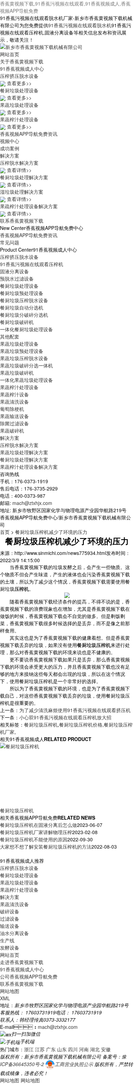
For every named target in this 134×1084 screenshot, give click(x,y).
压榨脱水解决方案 (19, 445)
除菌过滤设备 (14, 423)
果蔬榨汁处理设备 (19, 387)
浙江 (29, 1049)
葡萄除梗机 (12, 408)
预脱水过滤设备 (17, 278)
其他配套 (9, 336)
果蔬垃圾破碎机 (17, 372)
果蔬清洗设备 (14, 401)
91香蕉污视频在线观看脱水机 (79, 25)
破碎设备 (9, 911)
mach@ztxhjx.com (32, 502)
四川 (73, 1049)
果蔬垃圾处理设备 (19, 343)
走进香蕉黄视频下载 (21, 962)
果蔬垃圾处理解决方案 (24, 452)
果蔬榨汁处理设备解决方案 (29, 466)
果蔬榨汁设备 (14, 394)
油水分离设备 (14, 933)
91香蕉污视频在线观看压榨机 (31, 264)
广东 (51, 1049)
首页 (5, 531)
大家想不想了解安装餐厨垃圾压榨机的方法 (45, 846)
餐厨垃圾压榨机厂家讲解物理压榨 (36, 832)
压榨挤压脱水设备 (19, 256)
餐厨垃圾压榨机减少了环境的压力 (51, 531)
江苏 (40, 1049)
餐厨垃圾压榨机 (41, 724)
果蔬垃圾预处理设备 (21, 350)
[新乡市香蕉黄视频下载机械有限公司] (41, 46)
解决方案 (9, 155)
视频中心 (9, 141)
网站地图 (9, 990)
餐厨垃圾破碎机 (17, 321)
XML (5, 998)
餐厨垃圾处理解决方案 (24, 459)
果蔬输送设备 (14, 416)
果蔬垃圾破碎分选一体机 (26, 365)
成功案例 (9, 148)
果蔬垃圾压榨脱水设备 (24, 358)
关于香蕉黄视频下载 (21, 61)
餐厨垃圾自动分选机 (21, 307)
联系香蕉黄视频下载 (21, 220)
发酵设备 (9, 947)
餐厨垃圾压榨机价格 (80, 724)
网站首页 (9, 54)
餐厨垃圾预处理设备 (21, 293)
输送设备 (9, 925)
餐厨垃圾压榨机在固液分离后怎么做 (38, 824)
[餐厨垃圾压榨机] (48, 774)
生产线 (7, 940)
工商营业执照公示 (74, 1064)
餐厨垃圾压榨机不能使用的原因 (33, 839)
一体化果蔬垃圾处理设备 (26, 379)
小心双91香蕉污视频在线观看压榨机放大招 (65, 717)
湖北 (95, 1049)
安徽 (106, 1049)
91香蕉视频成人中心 (22, 68)
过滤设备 (9, 918)
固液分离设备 (14, 271)
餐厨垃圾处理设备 (19, 285)
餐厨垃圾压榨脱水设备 (24, 300)
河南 (84, 1049)
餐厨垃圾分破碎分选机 (24, 314)
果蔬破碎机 (12, 430)
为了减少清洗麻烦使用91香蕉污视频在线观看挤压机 (75, 710)
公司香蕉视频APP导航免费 (28, 976)
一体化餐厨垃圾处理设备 (26, 329)
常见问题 (9, 242)
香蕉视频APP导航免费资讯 (28, 133)
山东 (62, 1049)
